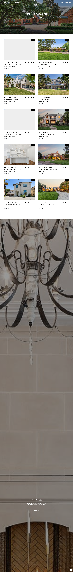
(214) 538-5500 (68, 2)
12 (39, 214)
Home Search (16, 2)
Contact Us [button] (36, 510)
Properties (9, 2)
